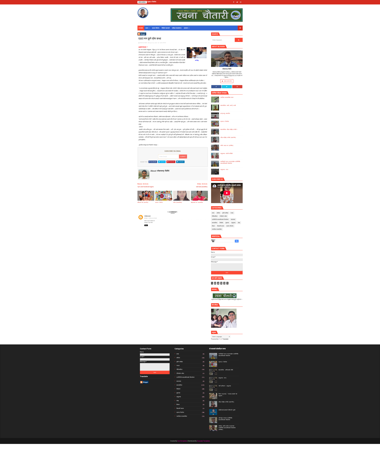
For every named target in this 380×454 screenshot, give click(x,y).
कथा (213, 213)
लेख (239, 222)
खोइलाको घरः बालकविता (197, 202)
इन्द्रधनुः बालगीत (225, 113)
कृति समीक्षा (225, 213)
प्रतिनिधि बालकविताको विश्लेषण (220, 219)
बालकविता (214, 222)
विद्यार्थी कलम (220, 226)
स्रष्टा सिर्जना (155, 28)
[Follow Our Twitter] (227, 86)
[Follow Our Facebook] (216, 86)
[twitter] (237, 2)
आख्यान (186, 28)
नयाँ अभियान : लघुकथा (225, 386)
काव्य (146, 28)
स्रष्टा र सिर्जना (159, 202)
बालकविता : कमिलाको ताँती (226, 370)
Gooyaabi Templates (203, 441)
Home (141, 28)
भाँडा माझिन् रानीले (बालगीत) (228, 137)
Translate (225, 339)
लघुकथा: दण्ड (151, 2)
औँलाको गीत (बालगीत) (142, 202)
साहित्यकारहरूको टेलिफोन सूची (227, 410)
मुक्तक (227, 222)
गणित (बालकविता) (177, 202)
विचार (213, 226)
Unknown (147, 216)
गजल (232, 213)
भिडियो (221, 222)
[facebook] (233, 2)
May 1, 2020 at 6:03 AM (151, 218)
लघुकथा (233, 222)
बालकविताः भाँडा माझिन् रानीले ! (229, 129)
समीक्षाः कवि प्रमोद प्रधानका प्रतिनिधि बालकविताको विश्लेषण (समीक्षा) (227, 427)
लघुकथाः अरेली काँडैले (226, 153)
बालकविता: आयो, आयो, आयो (228, 105)
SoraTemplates (182, 441)
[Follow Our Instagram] (237, 86)
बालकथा (233, 219)
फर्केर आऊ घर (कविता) (227, 145)
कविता (218, 213)
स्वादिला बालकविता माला (227, 97)
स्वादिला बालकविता (217, 229)
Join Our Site (227, 81)
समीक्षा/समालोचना (176, 28)
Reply (146, 225)
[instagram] (240, 2)
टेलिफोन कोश (223, 216)
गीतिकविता (215, 216)
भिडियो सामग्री (166, 28)
